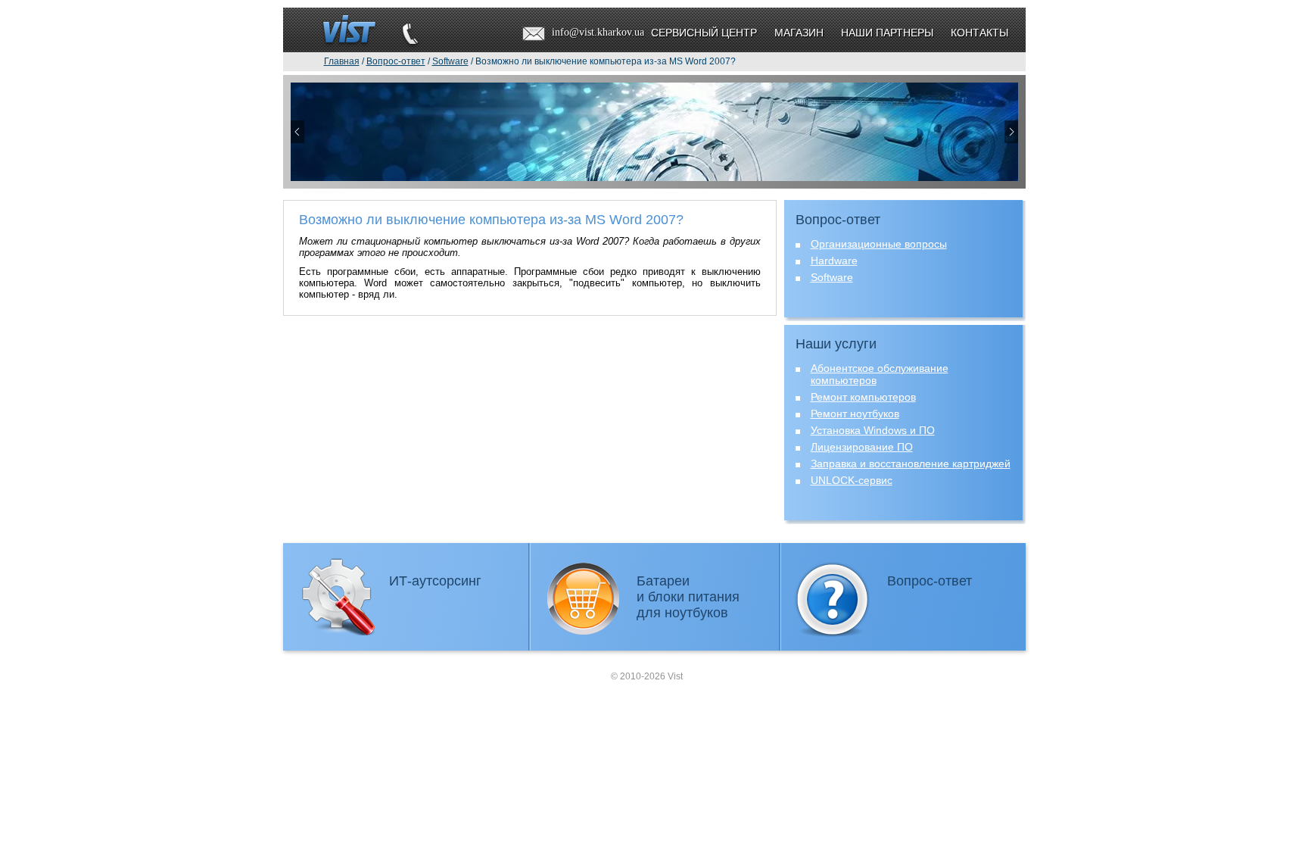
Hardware (834, 260)
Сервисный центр (704, 33)
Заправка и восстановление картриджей (911, 463)
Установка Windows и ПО (873, 430)
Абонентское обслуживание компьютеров (879, 374)
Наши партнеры (887, 33)
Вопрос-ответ (929, 580)
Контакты (979, 33)
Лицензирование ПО (862, 447)
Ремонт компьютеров (863, 397)
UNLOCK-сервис (851, 480)
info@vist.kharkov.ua (598, 32)
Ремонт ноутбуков (855, 413)
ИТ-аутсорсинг (435, 580)
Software (832, 277)
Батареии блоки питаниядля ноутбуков (688, 596)
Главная (342, 61)
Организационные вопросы (879, 244)
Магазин (799, 33)
